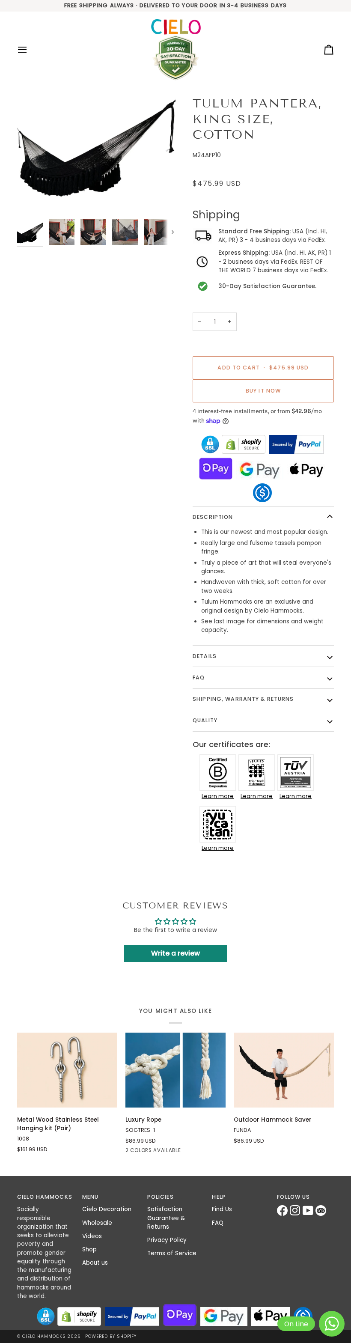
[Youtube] (309, 1210)
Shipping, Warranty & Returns (243, 699)
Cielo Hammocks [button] (44, 1196)
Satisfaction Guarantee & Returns (166, 1218)
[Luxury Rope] (175, 1070)
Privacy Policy (167, 1240)
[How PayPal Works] (296, 444)
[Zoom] (96, 155)
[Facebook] (283, 1210)
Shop (89, 1249)
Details (205, 656)
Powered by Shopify (111, 1336)
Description (213, 517)
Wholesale (97, 1223)
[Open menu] (30, 50)
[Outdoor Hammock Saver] (284, 1070)
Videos (92, 1236)
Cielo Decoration (106, 1209)
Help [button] (219, 1196)
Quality (205, 720)
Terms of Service (171, 1253)
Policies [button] (160, 1196)
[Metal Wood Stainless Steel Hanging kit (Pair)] (67, 1070)
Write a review (175, 953)
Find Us (222, 1209)
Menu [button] (90, 1196)
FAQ (199, 677)
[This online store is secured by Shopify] (243, 444)
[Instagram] (296, 1210)
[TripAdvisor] (321, 1210)
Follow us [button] (293, 1196)
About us (95, 1263)
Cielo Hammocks (44, 1336)
